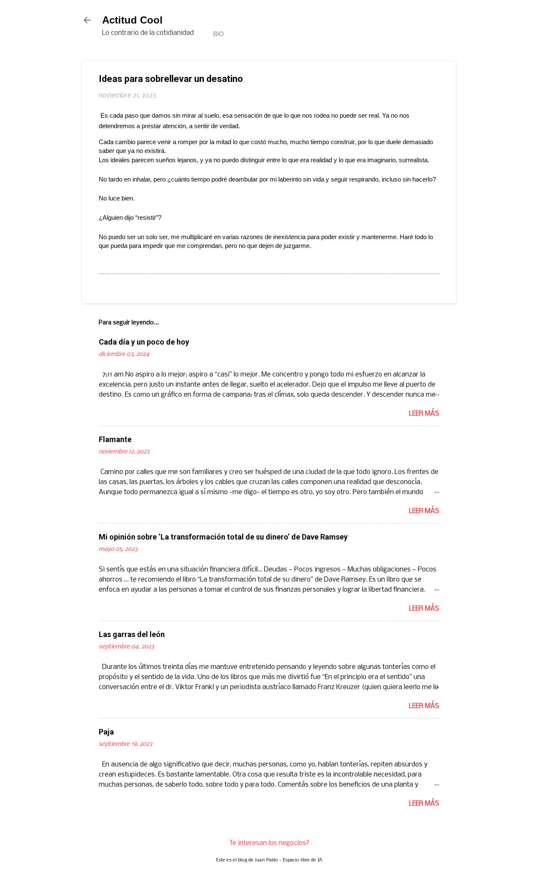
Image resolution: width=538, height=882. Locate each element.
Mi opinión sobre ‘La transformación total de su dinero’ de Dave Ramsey (223, 536)
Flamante (115, 439)
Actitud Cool (132, 20)
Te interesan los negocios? (269, 843)
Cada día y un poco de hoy (144, 341)
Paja (106, 731)
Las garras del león (132, 634)
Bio (218, 33)
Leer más (424, 413)
